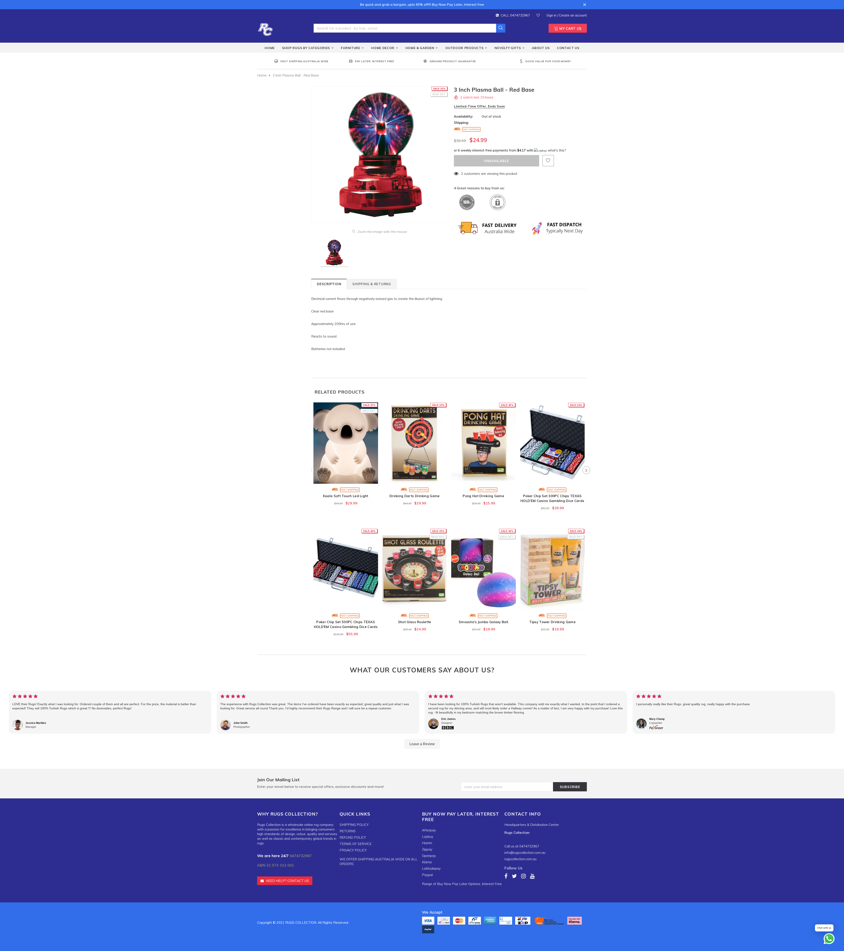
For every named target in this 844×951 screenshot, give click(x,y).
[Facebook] (505, 875)
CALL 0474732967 (515, 15)
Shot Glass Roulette (414, 622)
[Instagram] (523, 875)
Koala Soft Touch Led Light (345, 496)
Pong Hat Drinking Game (483, 496)
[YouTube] (532, 875)
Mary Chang (656, 719)
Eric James (448, 719)
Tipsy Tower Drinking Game (552, 622)
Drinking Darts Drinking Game (414, 496)
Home (262, 75)
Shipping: (461, 122)
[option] (310, 61)
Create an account (573, 15)
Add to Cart (414, 479)
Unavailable (345, 479)
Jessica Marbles (35, 723)
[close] (584, 4)
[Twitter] (514, 875)
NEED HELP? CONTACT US (287, 881)
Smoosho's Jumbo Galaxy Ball (483, 622)
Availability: (463, 116)
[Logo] (265, 29)
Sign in (551, 15)
